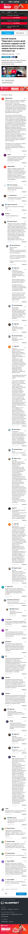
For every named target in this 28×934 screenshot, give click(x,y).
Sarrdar (11, 721)
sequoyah (7, 677)
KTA (6, 656)
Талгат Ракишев (13, 185)
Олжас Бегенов (13, 195)
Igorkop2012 (8, 641)
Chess (6, 629)
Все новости (20, 33)
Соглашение (4, 916)
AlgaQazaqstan (8, 98)
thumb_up (24, 98)
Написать (21, 894)
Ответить (24, 151)
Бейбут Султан (17, 458)
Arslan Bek (16, 346)
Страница (8, 33)
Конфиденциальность (17, 914)
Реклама (10, 909)
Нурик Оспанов (13, 221)
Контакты (4, 909)
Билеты (11, 921)
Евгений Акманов (15, 245)
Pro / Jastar (14, 2)
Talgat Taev (16, 268)
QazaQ (9, 154)
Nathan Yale (10, 586)
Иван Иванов (17, 429)
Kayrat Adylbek (10, 861)
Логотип (16, 909)
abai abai (9, 619)
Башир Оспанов (11, 828)
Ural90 (6, 808)
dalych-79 (14, 508)
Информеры (4, 921)
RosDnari (7, 213)
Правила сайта (5, 914)
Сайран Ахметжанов (12, 204)
